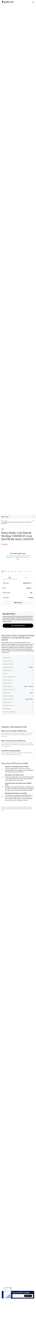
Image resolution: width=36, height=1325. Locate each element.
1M (9, 571)
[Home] (8, 2)
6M (15, 571)
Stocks (5, 520)
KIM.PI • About (5, 516)
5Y (25, 571)
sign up (25, 768)
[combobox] (27, 583)
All (31, 571)
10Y (28, 571)
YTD (19, 571)
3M (12, 571)
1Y (22, 571)
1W (5, 571)
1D (2, 571)
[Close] (33, 1292)
